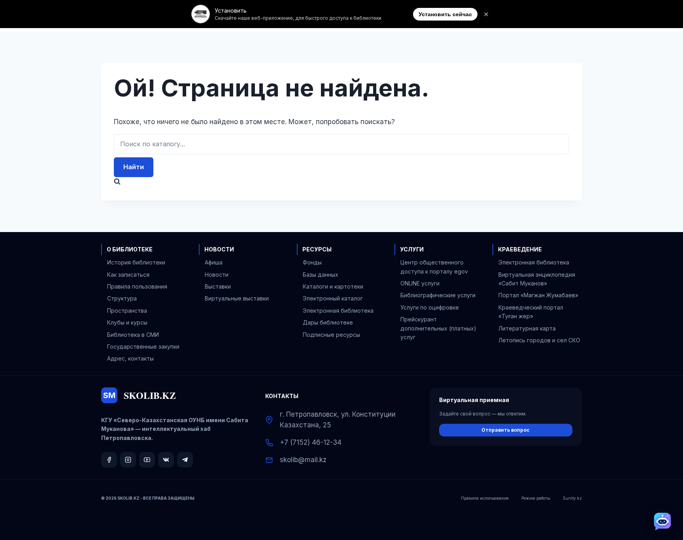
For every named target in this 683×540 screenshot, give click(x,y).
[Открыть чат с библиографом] (662, 521)
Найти (133, 167)
